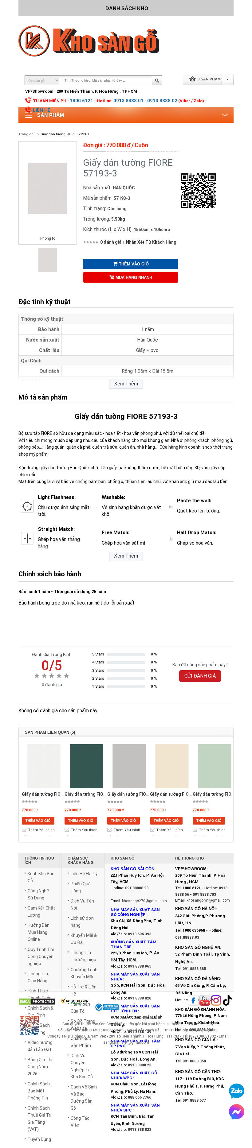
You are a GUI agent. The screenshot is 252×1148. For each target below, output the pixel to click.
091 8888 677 (194, 1100)
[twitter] (216, 1001)
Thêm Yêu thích (41, 830)
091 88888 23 (136, 888)
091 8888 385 (194, 969)
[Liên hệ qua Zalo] (236, 1091)
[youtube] (204, 1001)
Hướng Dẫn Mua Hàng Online (38, 932)
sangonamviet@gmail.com (126, 1042)
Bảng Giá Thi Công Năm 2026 (40, 1066)
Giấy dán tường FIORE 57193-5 (180, 794)
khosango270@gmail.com (144, 901)
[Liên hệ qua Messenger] (236, 1111)
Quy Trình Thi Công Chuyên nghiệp (41, 956)
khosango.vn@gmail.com (208, 900)
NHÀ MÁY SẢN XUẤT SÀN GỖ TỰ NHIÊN (135, 1008)
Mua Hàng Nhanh (134, 277)
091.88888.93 (187, 937)
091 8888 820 (139, 998)
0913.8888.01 (128, 100)
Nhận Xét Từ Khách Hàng (151, 242)
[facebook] (193, 1001)
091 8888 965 (139, 966)
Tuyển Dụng (39, 1139)
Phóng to (47, 238)
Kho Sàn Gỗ (101, 1024)
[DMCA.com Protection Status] (37, 1002)
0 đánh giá (110, 242)
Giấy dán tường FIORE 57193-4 (138, 794)
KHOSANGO (149, 1018)
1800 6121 (81, 100)
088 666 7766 (139, 1097)
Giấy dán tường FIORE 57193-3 (65, 134)
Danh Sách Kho (126, 8)
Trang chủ (27, 134)
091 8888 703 (204, 894)
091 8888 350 (194, 1061)
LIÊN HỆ (41, 110)
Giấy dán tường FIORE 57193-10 (96, 794)
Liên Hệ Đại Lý (84, 873)
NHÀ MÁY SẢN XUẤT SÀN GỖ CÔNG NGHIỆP (135, 912)
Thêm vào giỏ (134, 264)
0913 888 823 (139, 1129)
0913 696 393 (139, 934)
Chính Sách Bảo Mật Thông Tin (39, 1090)
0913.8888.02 (162, 100)
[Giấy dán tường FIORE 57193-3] (47, 271)
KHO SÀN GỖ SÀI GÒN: (133, 869)
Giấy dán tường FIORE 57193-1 (52, 794)
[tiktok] (227, 1001)
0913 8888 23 (139, 1065)
